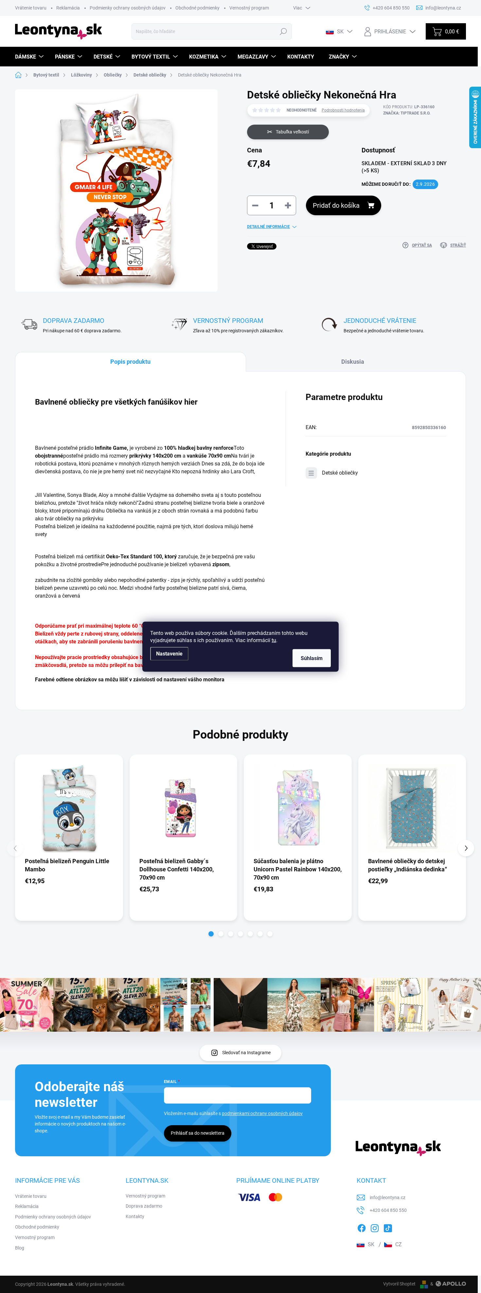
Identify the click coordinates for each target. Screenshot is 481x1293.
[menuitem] (30, 57)
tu (274, 640)
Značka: (406, 113)
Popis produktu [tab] (130, 361)
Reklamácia (68, 7)
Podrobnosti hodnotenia (343, 110)
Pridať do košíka (336, 205)
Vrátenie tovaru (30, 7)
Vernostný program (249, 7)
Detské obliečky (340, 473)
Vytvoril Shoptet (399, 1283)
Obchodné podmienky (197, 7)
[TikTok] (388, 1227)
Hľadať (283, 31)
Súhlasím (312, 658)
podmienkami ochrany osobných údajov (262, 1113)
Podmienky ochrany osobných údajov (128, 7)
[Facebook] (361, 1227)
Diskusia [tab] (352, 361)
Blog (19, 1247)
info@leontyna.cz (387, 1197)
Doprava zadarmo (144, 1206)
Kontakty (135, 1216)
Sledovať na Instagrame (246, 1052)
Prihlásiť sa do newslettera (197, 1133)
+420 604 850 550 (388, 1210)
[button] (211, 933)
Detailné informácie (268, 226)
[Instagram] (375, 1227)
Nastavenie (169, 653)
